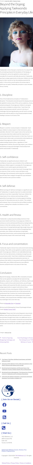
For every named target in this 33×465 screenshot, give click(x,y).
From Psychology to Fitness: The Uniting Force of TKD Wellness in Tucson (25, 340)
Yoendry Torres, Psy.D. (10, 309)
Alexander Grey (9, 303)
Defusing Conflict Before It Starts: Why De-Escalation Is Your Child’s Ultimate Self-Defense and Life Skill (17, 364)
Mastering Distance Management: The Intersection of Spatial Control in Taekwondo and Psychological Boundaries (17, 373)
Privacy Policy (15, 463)
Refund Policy (6, 463)
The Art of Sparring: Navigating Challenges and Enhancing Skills (7, 340)
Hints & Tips (8, 332)
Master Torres (16, 1)
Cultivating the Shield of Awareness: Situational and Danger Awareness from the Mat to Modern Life (17, 377)
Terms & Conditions (25, 463)
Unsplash (18, 303)
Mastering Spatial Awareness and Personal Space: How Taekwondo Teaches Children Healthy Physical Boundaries (16, 368)
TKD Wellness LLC (20, 455)
